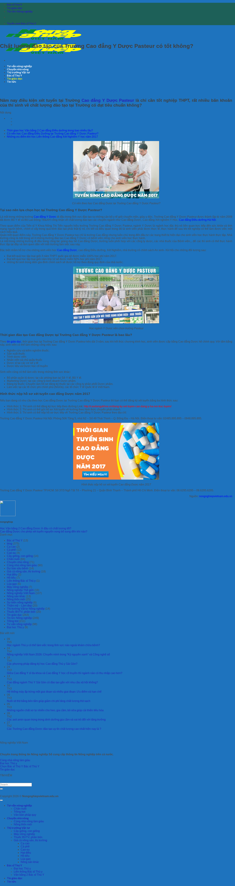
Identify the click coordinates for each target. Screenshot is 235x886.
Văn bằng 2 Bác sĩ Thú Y (29, 874)
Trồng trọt (12, 621)
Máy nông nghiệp (17, 587)
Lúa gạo (12, 583)
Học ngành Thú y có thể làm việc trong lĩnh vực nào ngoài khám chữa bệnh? (53, 645)
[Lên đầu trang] (1, 800)
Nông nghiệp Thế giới (20, 590)
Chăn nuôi (13, 559)
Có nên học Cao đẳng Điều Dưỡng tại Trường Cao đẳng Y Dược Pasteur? (52, 133)
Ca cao (11, 546)
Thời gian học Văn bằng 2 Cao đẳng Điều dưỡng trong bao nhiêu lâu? (50, 130)
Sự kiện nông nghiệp (20, 602)
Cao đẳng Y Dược (45, 216)
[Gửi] (1, 788)
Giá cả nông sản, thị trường (23, 571)
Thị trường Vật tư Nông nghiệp (26, 608)
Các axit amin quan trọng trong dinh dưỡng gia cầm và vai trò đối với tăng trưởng (56, 719)
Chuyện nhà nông (18, 69)
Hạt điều (12, 574)
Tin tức (11, 81)
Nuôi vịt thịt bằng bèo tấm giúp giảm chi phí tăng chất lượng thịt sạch (48, 701)
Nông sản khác (16, 596)
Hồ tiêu (11, 577)
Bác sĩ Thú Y (14, 4)
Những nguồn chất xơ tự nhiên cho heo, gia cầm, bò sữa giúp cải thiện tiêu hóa (55, 710)
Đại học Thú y (15, 627)
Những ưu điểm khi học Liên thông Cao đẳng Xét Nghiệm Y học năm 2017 (52, 136)
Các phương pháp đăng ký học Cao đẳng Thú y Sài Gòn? (42, 663)
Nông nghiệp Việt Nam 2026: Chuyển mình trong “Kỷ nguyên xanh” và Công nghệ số (58, 654)
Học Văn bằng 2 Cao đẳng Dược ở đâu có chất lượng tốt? (35, 528)
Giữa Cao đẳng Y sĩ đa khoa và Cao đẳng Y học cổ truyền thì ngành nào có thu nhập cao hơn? (64, 673)
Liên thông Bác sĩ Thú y (21, 580)
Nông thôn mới (16, 599)
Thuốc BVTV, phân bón (21, 611)
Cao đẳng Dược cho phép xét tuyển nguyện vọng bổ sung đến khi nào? (43, 531)
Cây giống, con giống (20, 556)
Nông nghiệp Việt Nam (21, 593)
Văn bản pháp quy (25, 814)
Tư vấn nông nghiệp (19, 66)
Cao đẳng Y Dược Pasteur (108, 100)
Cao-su (11, 552)
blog (9, 543)
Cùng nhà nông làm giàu (22, 565)
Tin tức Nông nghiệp (20, 11)
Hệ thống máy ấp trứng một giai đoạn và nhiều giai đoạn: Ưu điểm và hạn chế (54, 691)
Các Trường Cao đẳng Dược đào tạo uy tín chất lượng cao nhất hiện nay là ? (54, 728)
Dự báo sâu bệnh (17, 568)
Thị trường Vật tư (18, 72)
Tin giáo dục (14, 7)
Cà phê (11, 549)
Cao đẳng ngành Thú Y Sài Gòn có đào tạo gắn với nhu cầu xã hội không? (52, 682)
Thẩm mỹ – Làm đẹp (19, 605)
